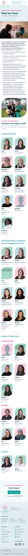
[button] (14, 492)
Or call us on (14, 496)
